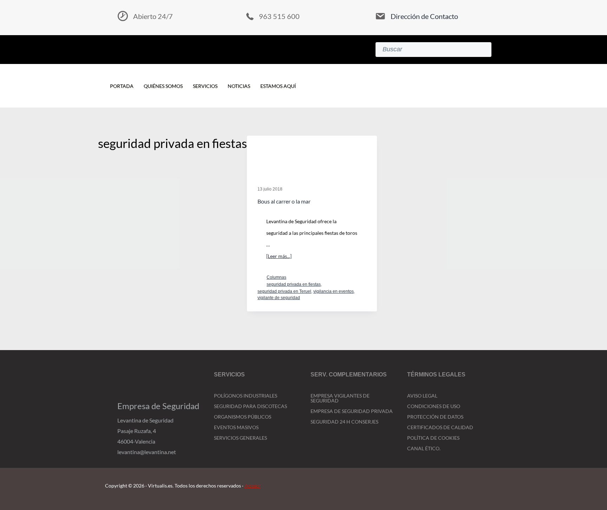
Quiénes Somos (163, 86)
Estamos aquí (278, 86)
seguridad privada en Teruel (284, 291)
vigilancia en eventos (333, 291)
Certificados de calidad (440, 427)
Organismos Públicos (242, 417)
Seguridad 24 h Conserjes (344, 422)
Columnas (276, 277)
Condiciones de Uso (433, 406)
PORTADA (121, 86)
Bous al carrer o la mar (284, 201)
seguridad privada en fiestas (294, 284)
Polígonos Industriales (245, 396)
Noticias (239, 86)
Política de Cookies (433, 438)
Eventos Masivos (236, 427)
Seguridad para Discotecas (250, 406)
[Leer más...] (279, 257)
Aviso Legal (422, 396)
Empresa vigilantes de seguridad (340, 398)
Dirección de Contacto (424, 16)
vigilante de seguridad (278, 297)
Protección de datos (435, 417)
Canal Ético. (423, 448)
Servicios (205, 86)
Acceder (252, 486)
